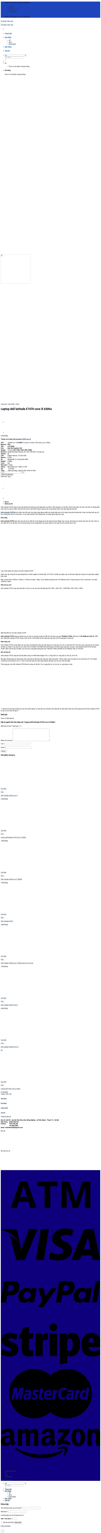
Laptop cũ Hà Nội (10, 1471)
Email (3, 747)
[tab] (52, 502)
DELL (17, 404)
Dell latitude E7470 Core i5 (22, 439)
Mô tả (7, 502)
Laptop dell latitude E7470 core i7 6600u (13, 837)
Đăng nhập (18, 1522)
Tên (2, 744)
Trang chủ (4, 404)
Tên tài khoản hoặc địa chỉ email (11, 1508)
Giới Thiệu (8, 1498)
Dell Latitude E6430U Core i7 (10, 1047)
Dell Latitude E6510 (7, 921)
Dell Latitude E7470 (7, 512)
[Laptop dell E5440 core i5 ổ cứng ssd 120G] (10, 432)
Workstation (8, 1476)
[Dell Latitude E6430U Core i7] (30, 1038)
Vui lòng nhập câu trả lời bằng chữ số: (12, 1515)
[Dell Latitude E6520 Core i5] (15, 996)
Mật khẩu (4, 1512)
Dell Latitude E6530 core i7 (9, 795)
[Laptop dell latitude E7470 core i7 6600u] (10, 422)
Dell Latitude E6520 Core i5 (9, 1005)
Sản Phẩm (11, 404)
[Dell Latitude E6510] (30, 912)
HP (6, 1473)
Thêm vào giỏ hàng (7, 474)
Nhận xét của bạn (7, 740)
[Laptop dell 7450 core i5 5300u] (30, 1080)
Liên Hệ (7, 1500)
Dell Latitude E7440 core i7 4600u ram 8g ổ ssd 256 (17, 963)
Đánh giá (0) (9, 504)
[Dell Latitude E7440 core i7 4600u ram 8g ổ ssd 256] (30, 954)
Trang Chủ (8, 1489)
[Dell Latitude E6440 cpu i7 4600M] (30, 871)
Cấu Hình (3, 789)
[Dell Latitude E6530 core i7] (30, 787)
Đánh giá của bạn (6, 726)
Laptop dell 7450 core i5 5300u (10, 1089)
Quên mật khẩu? (6, 1526)
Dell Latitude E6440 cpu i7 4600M (11, 879)
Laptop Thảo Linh (6, 1480)
